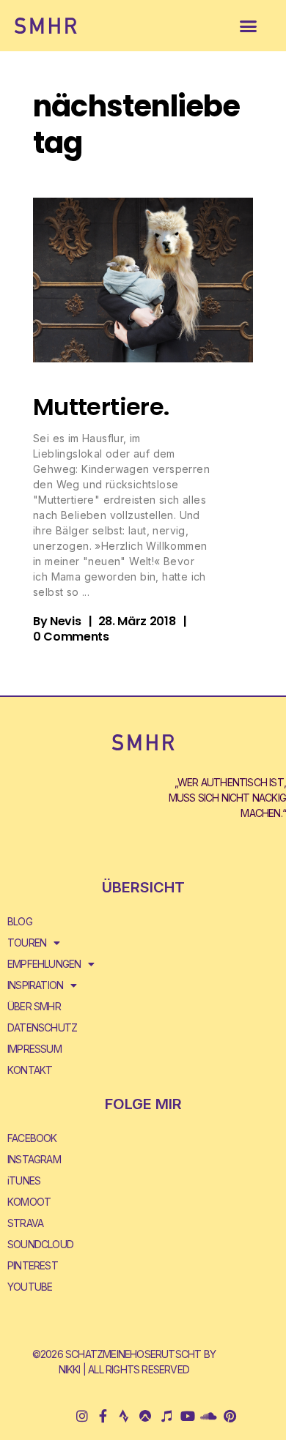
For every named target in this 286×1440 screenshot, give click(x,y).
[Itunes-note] (166, 1415)
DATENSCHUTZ (42, 1027)
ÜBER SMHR (34, 1006)
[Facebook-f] (103, 1415)
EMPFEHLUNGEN (44, 964)
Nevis (65, 621)
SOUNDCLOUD (40, 1244)
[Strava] (124, 1415)
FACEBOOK (32, 1138)
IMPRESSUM (34, 1048)
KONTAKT (29, 1070)
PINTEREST (32, 1265)
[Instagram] (81, 1415)
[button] (248, 26)
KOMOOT (29, 1201)
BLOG (19, 921)
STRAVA (25, 1223)
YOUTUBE (29, 1286)
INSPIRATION (35, 985)
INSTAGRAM (34, 1159)
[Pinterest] (229, 1415)
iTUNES (23, 1180)
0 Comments (71, 636)
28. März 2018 (137, 621)
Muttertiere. (101, 406)
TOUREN (26, 942)
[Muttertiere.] (143, 280)
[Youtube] (187, 1415)
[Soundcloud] (208, 1415)
